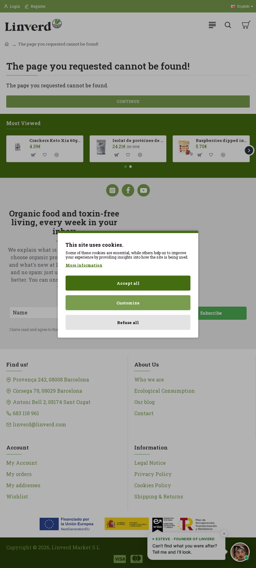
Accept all (128, 283)
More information (84, 264)
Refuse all (128, 322)
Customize (128, 302)
